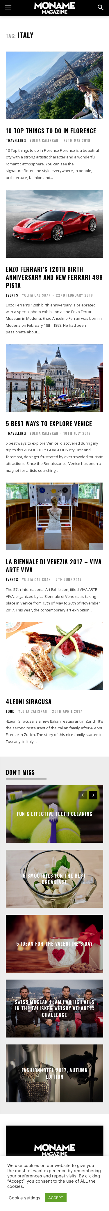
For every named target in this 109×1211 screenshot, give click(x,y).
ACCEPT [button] (55, 1197)
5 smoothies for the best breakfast (54, 878)
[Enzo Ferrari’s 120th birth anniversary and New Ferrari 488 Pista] (54, 224)
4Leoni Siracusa (29, 701)
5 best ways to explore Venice (49, 423)
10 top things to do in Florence (51, 130)
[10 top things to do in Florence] (54, 86)
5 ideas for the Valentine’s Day (54, 943)
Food (10, 711)
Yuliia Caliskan (44, 140)
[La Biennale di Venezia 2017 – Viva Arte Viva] (54, 517)
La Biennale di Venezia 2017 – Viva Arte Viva (54, 565)
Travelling (16, 140)
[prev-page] (82, 795)
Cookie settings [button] (24, 1198)
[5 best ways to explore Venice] (54, 378)
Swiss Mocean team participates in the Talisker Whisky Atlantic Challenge (55, 1008)
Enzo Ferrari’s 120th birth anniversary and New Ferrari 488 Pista (54, 277)
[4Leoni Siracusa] (54, 656)
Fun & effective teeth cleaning (54, 813)
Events (12, 295)
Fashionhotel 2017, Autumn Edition (55, 1073)
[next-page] (93, 795)
